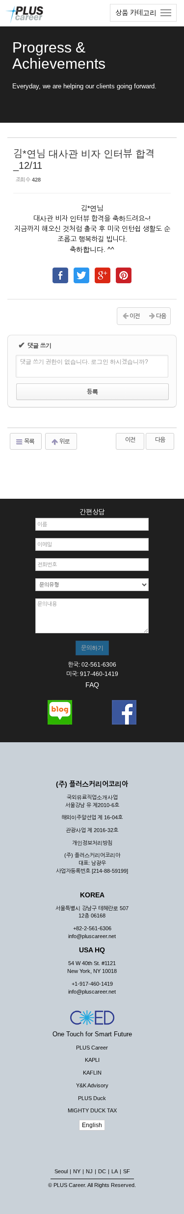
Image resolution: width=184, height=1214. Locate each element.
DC (102, 1171)
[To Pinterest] (123, 271)
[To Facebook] (60, 271)
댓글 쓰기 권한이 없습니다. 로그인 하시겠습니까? (84, 361)
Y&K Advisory (92, 1085)
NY (76, 1171)
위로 (64, 441)
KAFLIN (92, 1073)
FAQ (92, 685)
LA (114, 1171)
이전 (130, 439)
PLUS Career (92, 1048)
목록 (28, 441)
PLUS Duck (92, 1098)
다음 (160, 439)
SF (126, 1171)
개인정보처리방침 (92, 843)
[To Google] (102, 271)
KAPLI (92, 1060)
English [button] (92, 1125)
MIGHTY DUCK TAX (92, 1110)
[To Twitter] (81, 271)
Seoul (61, 1171)
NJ (89, 1171)
